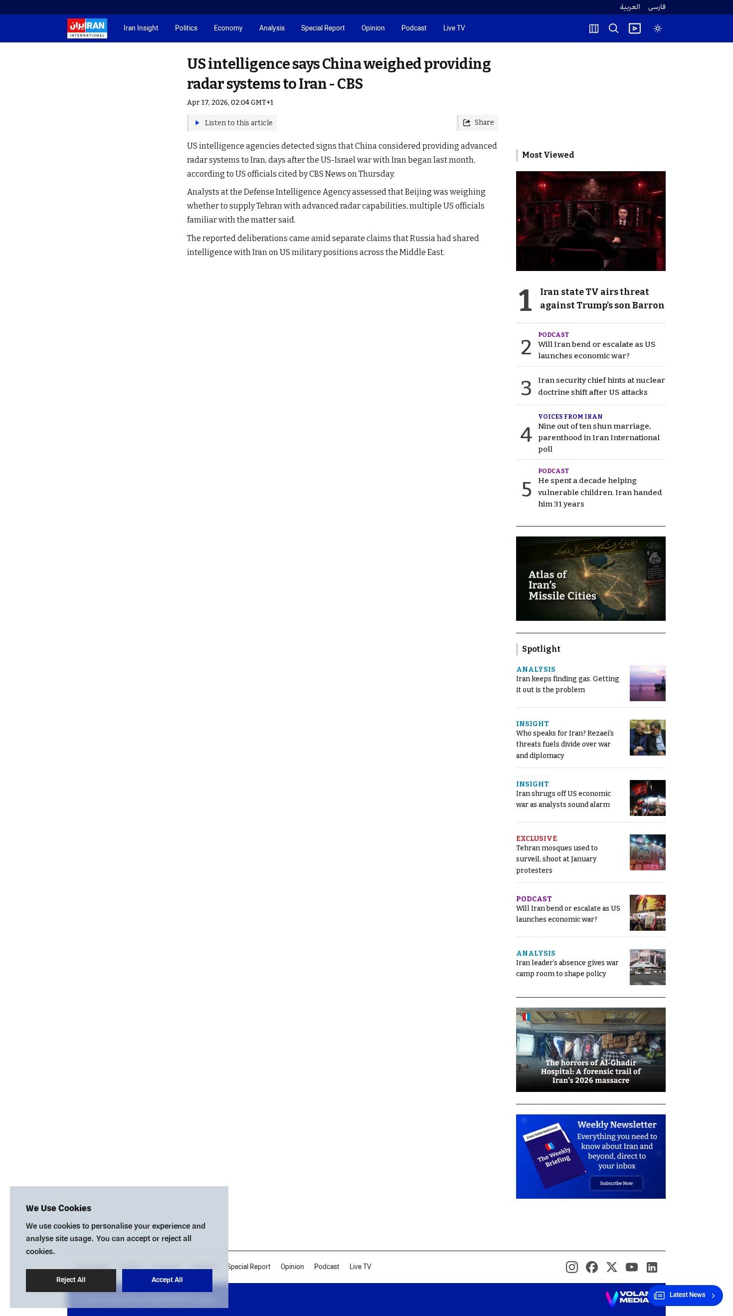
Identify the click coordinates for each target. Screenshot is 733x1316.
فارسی (657, 7)
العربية (630, 7)
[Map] (594, 28)
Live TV (454, 28)
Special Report (323, 28)
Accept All (167, 1280)
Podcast (414, 28)
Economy (228, 28)
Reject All (71, 1280)
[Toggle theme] (658, 28)
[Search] (614, 28)
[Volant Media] (631, 1299)
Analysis (272, 28)
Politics (186, 28)
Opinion (373, 28)
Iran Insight (141, 28)
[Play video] (635, 28)
